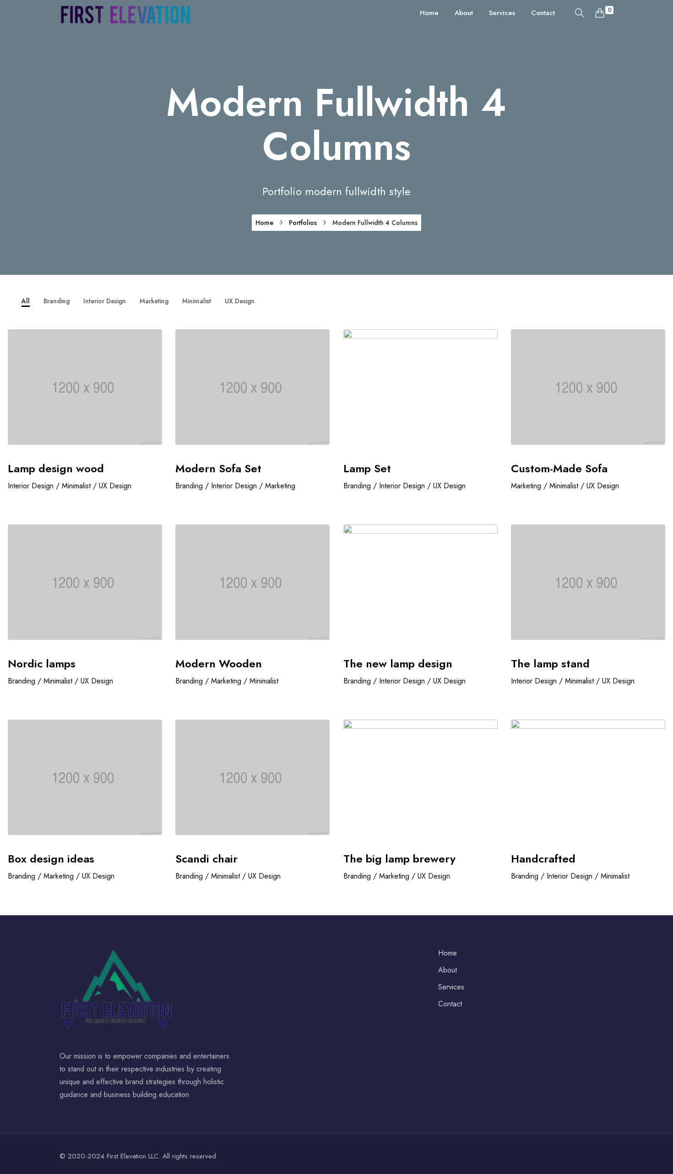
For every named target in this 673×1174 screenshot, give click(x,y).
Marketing (154, 301)
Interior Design (104, 301)
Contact (543, 13)
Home (429, 13)
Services (502, 13)
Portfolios (303, 222)
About (464, 13)
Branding (56, 301)
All (26, 301)
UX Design (240, 301)
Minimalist (196, 301)
